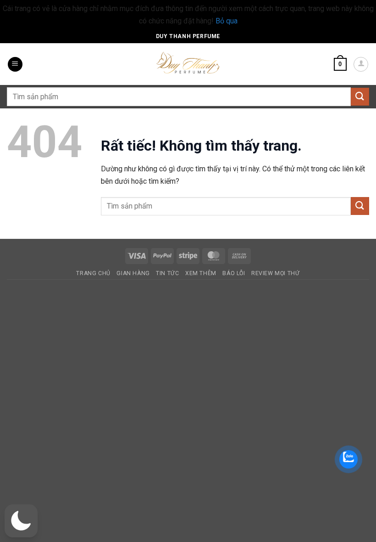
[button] (15, 64)
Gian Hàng (133, 273)
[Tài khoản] (361, 64)
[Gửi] (360, 97)
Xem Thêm (200, 273)
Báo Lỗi (233, 273)
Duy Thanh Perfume (188, 36)
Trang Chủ (93, 273)
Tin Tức (167, 273)
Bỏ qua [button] (227, 21)
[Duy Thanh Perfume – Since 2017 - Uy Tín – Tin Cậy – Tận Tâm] (188, 62)
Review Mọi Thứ (275, 273)
